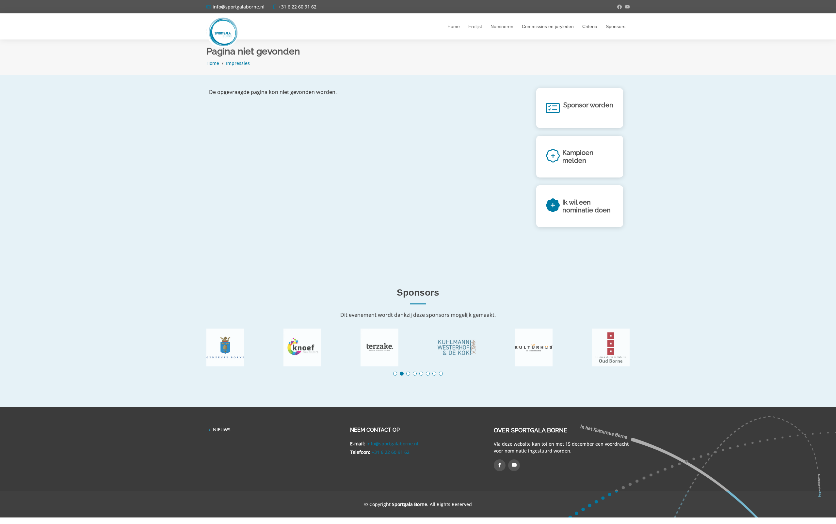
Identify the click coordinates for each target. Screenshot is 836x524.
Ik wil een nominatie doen (586, 206)
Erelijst (475, 26)
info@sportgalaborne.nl (392, 443)
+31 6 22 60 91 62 (391, 452)
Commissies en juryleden (548, 26)
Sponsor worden (588, 105)
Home (453, 26)
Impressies (238, 63)
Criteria (589, 26)
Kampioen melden (577, 156)
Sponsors (615, 26)
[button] (395, 374)
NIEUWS (222, 429)
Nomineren (501, 26)
